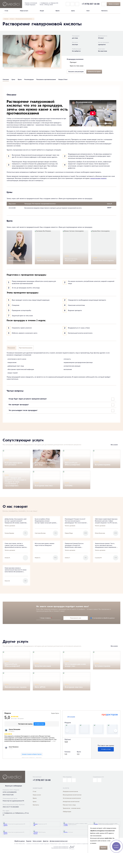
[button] (115, 730)
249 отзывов (71, 716)
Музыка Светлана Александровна (71, 260)
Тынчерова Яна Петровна (45, 260)
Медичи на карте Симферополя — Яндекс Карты (32, 757)
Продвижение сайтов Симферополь (59, 847)
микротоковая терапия (98, 178)
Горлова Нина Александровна (103, 260)
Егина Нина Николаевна (17, 260)
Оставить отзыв (105, 749)
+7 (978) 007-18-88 (90, 4)
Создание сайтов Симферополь (61, 846)
